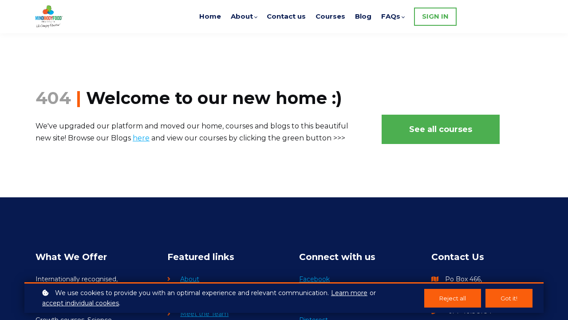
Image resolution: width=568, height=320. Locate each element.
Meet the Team (204, 314)
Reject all (452, 298)
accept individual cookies (80, 303)
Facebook (314, 279)
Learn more (349, 293)
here (141, 138)
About (189, 279)
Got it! (509, 298)
